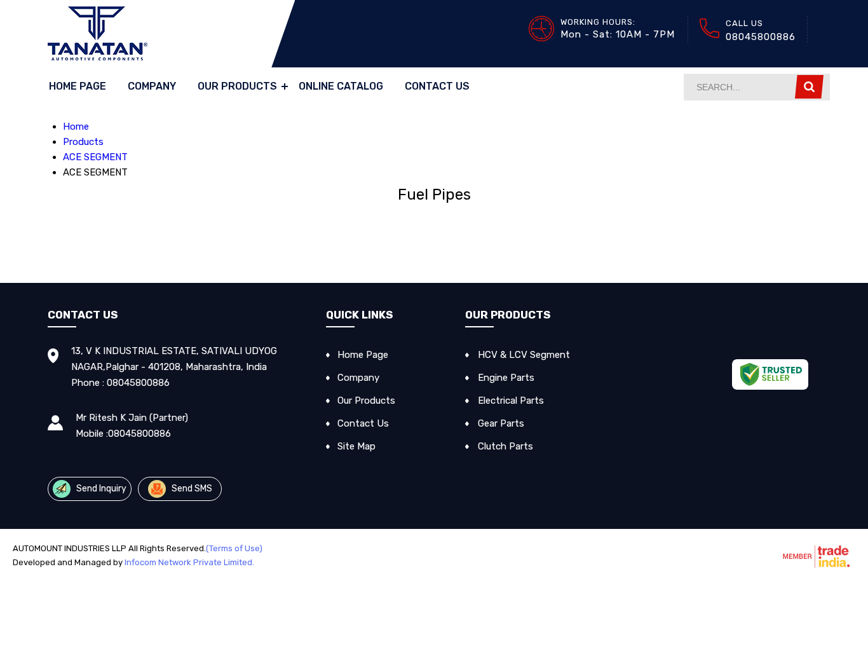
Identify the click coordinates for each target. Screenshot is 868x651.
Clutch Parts (505, 446)
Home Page (77, 86)
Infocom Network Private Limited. (189, 562)
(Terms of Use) (234, 548)
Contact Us (437, 86)
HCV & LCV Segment (524, 354)
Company (152, 86)
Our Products (237, 86)
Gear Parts (501, 423)
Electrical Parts (511, 400)
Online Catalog (341, 86)
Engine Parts (506, 377)
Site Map (356, 446)
